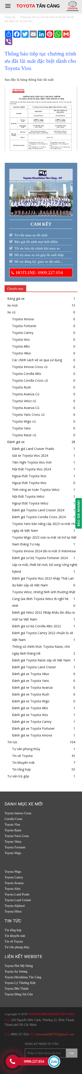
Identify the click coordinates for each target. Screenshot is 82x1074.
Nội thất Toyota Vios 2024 (31, 469)
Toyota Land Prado (17, 894)
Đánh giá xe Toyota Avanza (32, 687)
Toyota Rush (21, 387)
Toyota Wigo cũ (24, 421)
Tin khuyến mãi (23, 762)
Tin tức (12, 742)
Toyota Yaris (21, 428)
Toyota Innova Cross (18, 813)
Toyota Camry (22, 332)
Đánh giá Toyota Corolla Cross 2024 (39, 517)
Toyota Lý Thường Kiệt (20, 983)
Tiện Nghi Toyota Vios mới (31, 462)
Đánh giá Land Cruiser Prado (33, 448)
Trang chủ (10, 17)
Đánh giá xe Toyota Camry (31, 721)
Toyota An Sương (16, 971)
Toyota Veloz (13, 841)
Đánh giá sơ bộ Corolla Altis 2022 (36, 626)
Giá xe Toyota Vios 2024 (30, 455)
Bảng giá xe (16, 298)
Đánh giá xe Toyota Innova (32, 735)
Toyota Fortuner (24, 326)
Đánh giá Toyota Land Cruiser (34, 667)
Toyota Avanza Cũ (25, 394)
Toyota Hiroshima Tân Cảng (23, 977)
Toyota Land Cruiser (18, 900)
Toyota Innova (23, 319)
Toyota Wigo (13, 853)
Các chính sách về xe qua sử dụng (37, 360)
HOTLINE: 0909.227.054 (39, 272)
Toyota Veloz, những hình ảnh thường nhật (43, 592)
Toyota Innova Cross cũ (30, 367)
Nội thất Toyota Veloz (28, 496)
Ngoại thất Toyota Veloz (30, 503)
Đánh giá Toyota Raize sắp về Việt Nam (41, 660)
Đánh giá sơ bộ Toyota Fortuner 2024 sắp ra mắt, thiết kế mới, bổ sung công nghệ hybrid (44, 565)
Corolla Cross (13, 819)
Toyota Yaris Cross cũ (28, 414)
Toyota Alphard (15, 906)
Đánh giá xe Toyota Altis (30, 708)
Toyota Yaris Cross (17, 836)
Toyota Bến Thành (16, 988)
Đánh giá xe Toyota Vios (30, 715)
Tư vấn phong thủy (26, 749)
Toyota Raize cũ (24, 435)
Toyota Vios (21, 339)
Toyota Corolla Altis (26, 373)
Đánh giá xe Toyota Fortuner (33, 728)
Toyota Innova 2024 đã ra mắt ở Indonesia (44, 551)
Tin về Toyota (22, 756)
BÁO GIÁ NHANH (78, 513)
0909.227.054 (19, 1034)
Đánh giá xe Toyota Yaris (30, 680)
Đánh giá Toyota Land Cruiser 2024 (38, 510)
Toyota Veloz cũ (24, 401)
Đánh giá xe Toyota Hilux (30, 674)
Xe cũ (11, 312)
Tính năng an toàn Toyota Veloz (35, 489)
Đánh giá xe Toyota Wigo (30, 701)
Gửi (71, 1053)
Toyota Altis (21, 346)
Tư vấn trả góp (18, 776)
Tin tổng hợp (21, 769)
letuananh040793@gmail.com (55, 1034)
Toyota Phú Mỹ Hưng (19, 966)
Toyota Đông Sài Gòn (19, 994)
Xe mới (12, 305)
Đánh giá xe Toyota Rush (30, 694)
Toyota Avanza (14, 883)
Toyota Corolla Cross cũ (30, 380)
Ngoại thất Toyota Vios (29, 476)
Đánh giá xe (16, 442)
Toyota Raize (13, 830)
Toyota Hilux (21, 353)
